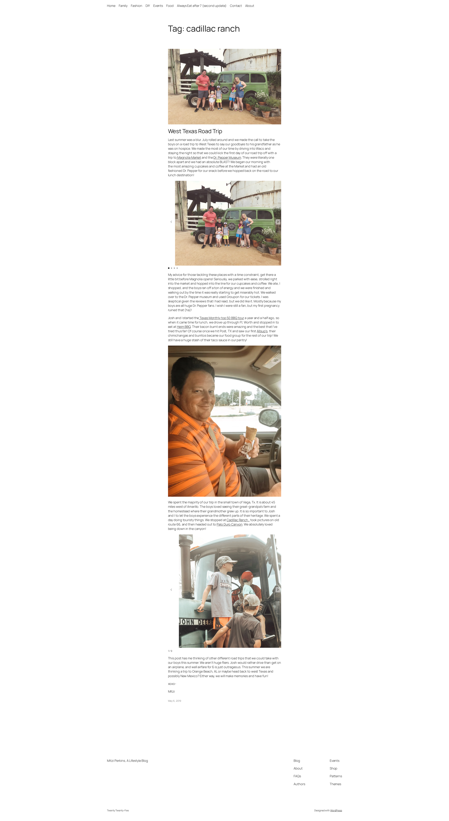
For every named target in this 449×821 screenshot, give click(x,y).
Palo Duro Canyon (229, 524)
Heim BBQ (184, 326)
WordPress (336, 810)
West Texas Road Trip (195, 131)
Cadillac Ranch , (238, 520)
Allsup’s (262, 331)
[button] (278, 222)
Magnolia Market (189, 157)
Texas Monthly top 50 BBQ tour (221, 318)
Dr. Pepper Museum (227, 157)
